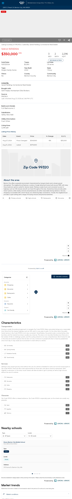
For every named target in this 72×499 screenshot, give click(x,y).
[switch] (59, 40)
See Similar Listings (56, 60)
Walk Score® (40, 268)
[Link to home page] (22, 3)
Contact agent (6, 40)
